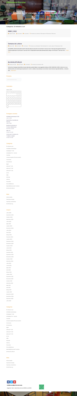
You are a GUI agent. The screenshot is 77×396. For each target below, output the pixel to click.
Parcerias (8, 181)
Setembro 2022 (9, 261)
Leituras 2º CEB (42, 16)
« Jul (7, 107)
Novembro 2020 (9, 296)
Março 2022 (8, 272)
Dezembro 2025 (9, 215)
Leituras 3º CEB (50, 16)
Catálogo (44, 3)
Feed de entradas (10, 199)
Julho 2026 (8, 212)
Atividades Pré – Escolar (11, 153)
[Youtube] (14, 382)
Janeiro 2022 (9, 274)
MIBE (7, 175)
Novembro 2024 (10, 228)
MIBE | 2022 (12, 31)
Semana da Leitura (15, 44)
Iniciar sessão (9, 197)
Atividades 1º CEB (39, 46)
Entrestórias (9, 161)
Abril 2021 (8, 287)
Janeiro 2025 (9, 226)
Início (32, 3)
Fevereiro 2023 (9, 252)
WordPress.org (9, 203)
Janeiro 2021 (9, 292)
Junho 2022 (8, 265)
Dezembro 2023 (9, 241)
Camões (8, 155)
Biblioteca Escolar (16, 2)
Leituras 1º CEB (35, 16)
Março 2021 (8, 289)
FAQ (69, 3)
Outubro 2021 (9, 281)
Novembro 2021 (9, 278)
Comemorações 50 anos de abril (13, 157)
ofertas (8, 179)
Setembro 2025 (9, 219)
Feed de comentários (11, 201)
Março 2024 (9, 234)
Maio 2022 (8, 267)
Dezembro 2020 (9, 294)
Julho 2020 (8, 300)
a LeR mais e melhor (55, 3)
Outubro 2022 (9, 259)
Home (21, 16)
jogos (7, 164)
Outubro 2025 (9, 217)
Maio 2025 (8, 223)
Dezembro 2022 (9, 254)
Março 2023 (8, 250)
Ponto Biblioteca (10, 183)
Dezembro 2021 (9, 276)
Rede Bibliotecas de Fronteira (12, 186)
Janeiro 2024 (9, 239)
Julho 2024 (8, 230)
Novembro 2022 (9, 256)
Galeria (65, 3)
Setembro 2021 (9, 283)
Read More (13, 70)
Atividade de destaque (11, 148)
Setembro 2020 (9, 298)
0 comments (26, 33)
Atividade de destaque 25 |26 (12, 116)
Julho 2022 (8, 263)
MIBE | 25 (8, 130)
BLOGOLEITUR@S (15, 62)
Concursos (8, 159)
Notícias (8, 177)
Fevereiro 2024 (9, 237)
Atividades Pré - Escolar (47, 46)
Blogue (49, 3)
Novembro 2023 (9, 243)
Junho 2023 (8, 248)
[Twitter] (11, 382)
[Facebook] (8, 382)
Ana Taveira (19, 33)
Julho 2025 (8, 221)
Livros (55, 16)
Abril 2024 (8, 232)
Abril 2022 (8, 270)
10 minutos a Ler (27, 16)
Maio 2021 (8, 285)
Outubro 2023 (9, 245)
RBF (62, 3)
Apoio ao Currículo (38, 3)
